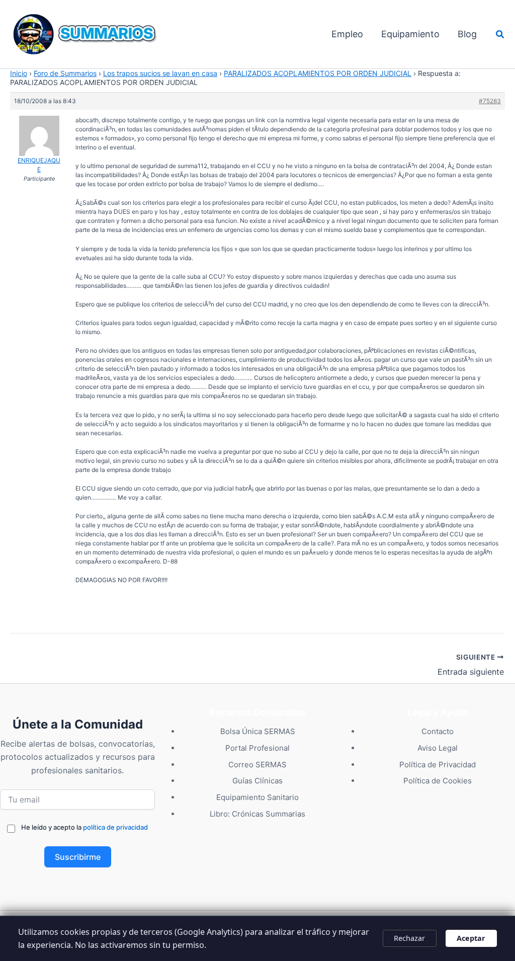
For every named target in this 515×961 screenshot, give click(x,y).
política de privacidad (115, 827)
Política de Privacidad (437, 764)
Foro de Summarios (65, 73)
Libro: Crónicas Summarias (257, 814)
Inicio (18, 73)
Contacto (437, 731)
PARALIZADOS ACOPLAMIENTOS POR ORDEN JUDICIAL (317, 73)
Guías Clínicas (257, 780)
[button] (500, 34)
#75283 (490, 101)
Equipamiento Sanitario (257, 797)
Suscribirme (78, 857)
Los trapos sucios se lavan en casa (160, 73)
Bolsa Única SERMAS (257, 731)
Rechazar (409, 938)
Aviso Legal (437, 748)
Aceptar (471, 938)
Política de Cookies (437, 780)
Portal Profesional (257, 748)
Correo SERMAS (257, 764)
